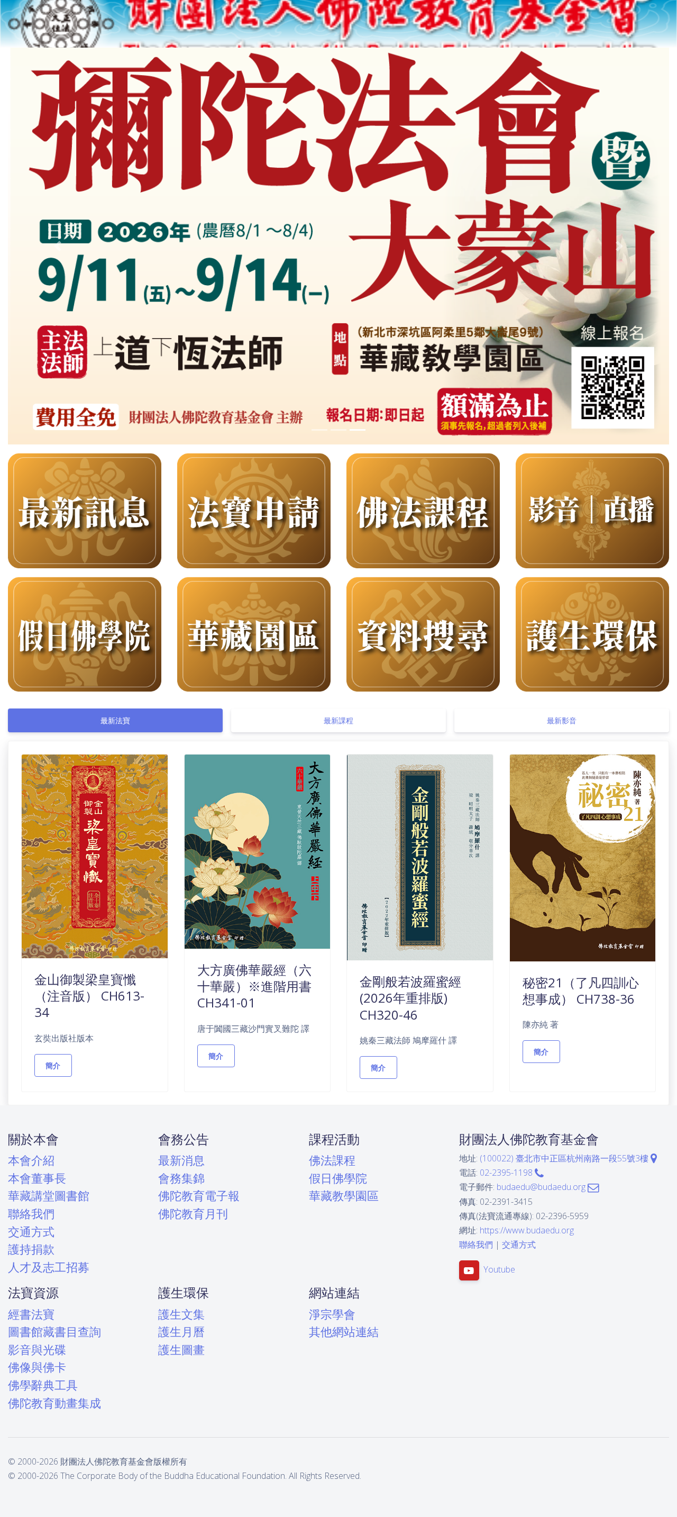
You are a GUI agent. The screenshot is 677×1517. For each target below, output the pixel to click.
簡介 (53, 1065)
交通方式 (31, 1231)
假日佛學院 (338, 1178)
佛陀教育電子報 (199, 1195)
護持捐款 (31, 1249)
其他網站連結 (344, 1331)
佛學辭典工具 (43, 1385)
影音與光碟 (37, 1349)
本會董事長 (37, 1178)
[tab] (115, 720)
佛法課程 (332, 1160)
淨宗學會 (332, 1314)
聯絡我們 (31, 1213)
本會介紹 (31, 1160)
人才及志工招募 (48, 1267)
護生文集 (181, 1314)
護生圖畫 (181, 1349)
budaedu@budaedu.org (542, 1187)
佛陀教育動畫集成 (54, 1403)
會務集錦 (181, 1178)
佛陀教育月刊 (193, 1213)
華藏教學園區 (344, 1195)
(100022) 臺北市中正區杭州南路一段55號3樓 (565, 1158)
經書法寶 (31, 1314)
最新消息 (181, 1160)
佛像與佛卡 (37, 1367)
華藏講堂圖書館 (48, 1195)
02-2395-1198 (507, 1172)
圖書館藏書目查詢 (54, 1331)
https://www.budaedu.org (527, 1230)
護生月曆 (181, 1331)
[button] (57, 246)
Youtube (499, 1270)
